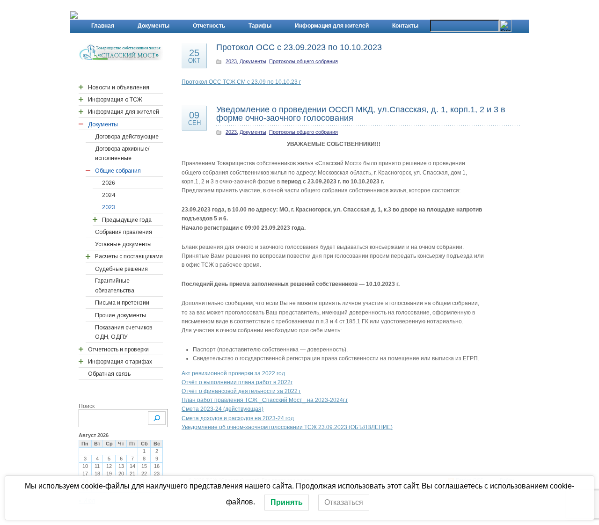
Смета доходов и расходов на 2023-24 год (238, 418)
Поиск (87, 406)
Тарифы (259, 25)
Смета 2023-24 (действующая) (222, 409)
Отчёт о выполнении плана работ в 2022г (237, 382)
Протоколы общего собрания (303, 61)
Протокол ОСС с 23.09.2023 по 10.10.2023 (299, 47)
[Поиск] (157, 418)
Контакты (405, 25)
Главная (102, 25)
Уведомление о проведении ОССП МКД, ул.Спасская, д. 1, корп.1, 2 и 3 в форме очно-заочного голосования (360, 114)
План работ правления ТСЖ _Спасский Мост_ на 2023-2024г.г (265, 400)
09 (194, 118)
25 (194, 56)
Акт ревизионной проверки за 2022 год (233, 373)
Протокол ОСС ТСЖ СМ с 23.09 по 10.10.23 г (241, 82)
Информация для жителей (332, 25)
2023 (231, 61)
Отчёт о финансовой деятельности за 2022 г (241, 391)
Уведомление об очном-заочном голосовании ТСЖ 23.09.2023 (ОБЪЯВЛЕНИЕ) (287, 427)
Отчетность (209, 25)
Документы (153, 25)
